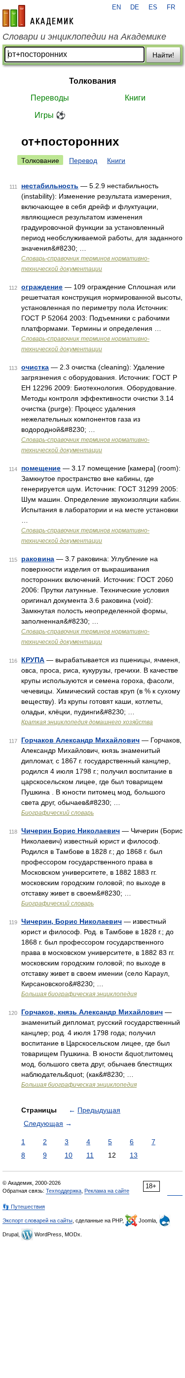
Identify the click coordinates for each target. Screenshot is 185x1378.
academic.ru (38, 16)
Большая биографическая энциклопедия (79, 994)
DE (134, 7)
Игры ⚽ (50, 115)
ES (152, 7)
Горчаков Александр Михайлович (80, 740)
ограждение (42, 287)
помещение (41, 468)
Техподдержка (63, 1191)
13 (134, 1155)
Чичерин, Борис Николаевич (71, 921)
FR (171, 7)
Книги (135, 98)
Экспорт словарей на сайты (37, 1220)
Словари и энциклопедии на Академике (84, 37)
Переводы (50, 98)
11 (90, 1155)
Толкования (92, 81)
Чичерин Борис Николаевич (70, 831)
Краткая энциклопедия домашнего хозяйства (87, 722)
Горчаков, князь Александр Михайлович (92, 1012)
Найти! (163, 55)
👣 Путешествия (23, 1207)
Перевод (83, 160)
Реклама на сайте (106, 1191)
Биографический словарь (57, 812)
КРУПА (32, 660)
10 (69, 1155)
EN (116, 7)
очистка (35, 367)
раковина (37, 559)
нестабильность (49, 186)
